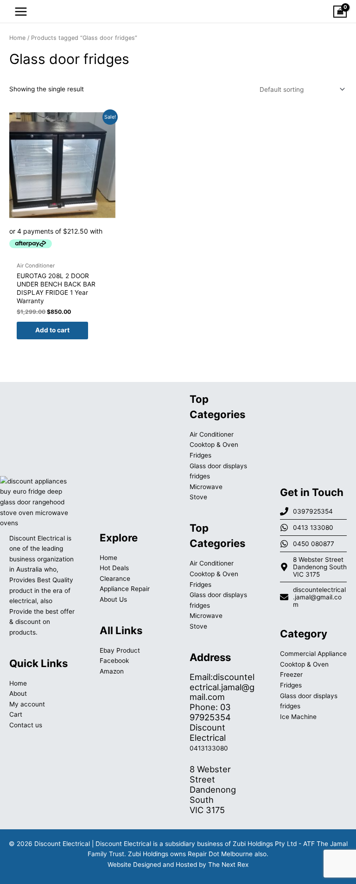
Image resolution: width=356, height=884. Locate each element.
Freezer (291, 674)
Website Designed (134, 864)
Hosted (186, 864)
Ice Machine (298, 716)
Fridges (200, 455)
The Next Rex (228, 864)
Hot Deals (114, 568)
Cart (15, 714)
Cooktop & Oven (214, 444)
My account (27, 704)
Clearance (115, 578)
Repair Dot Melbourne (220, 854)
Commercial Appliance (313, 653)
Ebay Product (120, 650)
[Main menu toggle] (20, 11)
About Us (113, 599)
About (18, 693)
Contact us (25, 725)
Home (17, 37)
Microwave (206, 486)
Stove (198, 497)
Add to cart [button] (52, 330)
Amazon (112, 671)
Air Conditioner (212, 434)
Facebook (114, 660)
